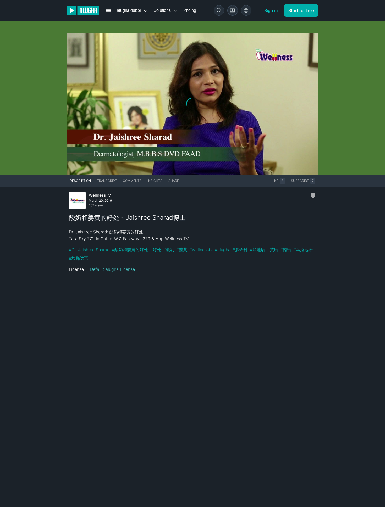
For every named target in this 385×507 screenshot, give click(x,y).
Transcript (107, 181)
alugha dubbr (129, 10)
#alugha (222, 249)
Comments (132, 181)
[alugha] (83, 10)
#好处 (155, 249)
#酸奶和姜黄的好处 (130, 249)
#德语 (285, 249)
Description (80, 181)
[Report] (313, 195)
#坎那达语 (78, 258)
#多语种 (240, 249)
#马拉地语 (303, 249)
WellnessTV (100, 195)
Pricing (189, 10)
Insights (154, 181)
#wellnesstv (201, 249)
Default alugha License (112, 269)
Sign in (271, 10)
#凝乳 (168, 249)
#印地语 (257, 249)
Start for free (301, 10)
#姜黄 (181, 249)
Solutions (162, 10)
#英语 (272, 249)
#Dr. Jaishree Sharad (89, 249)
